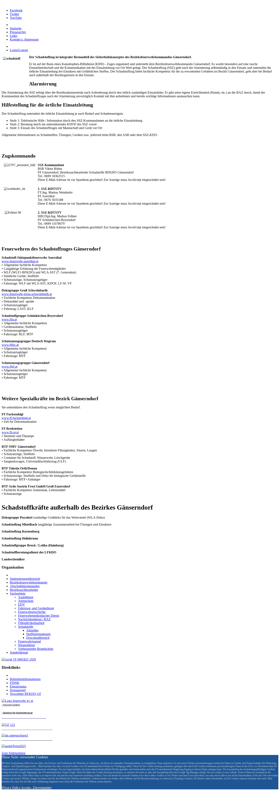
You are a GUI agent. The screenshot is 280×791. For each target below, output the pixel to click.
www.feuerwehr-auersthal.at (20, 261)
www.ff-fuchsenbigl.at (16, 418)
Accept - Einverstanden (36, 787)
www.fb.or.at (10, 432)
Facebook (16, 10)
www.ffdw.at (10, 345)
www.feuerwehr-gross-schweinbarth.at (27, 294)
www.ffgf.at (9, 366)
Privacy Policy (11, 787)
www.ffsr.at (9, 319)
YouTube (16, 17)
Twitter (14, 14)
